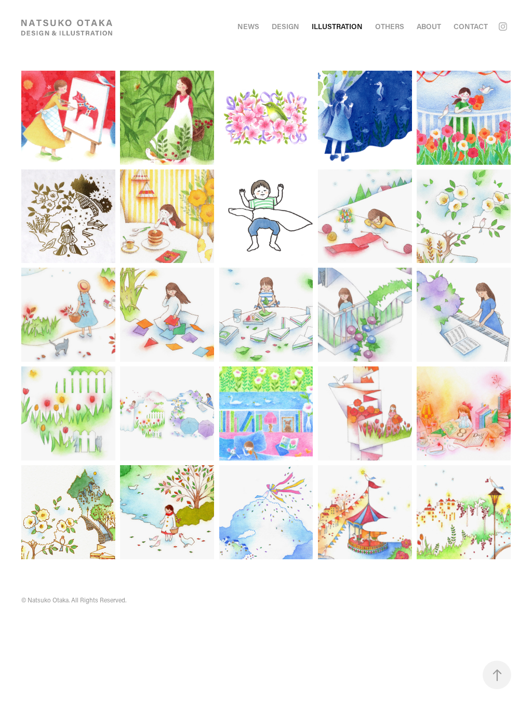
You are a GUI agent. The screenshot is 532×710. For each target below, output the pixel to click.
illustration (337, 26)
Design (285, 26)
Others (389, 26)
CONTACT (471, 26)
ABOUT (429, 26)
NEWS (248, 26)
